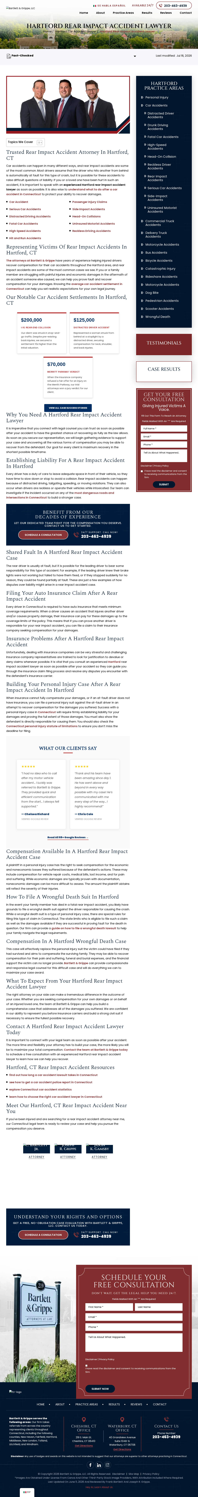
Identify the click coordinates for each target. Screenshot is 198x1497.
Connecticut (47, 712)
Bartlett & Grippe (76, 963)
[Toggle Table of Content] (37, 142)
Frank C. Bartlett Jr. (36, 1151)
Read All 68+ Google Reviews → (67, 837)
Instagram (107, 1465)
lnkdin (99, 1465)
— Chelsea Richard (35, 814)
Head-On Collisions (86, 216)
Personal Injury (156, 97)
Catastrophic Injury (160, 268)
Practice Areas (123, 12)
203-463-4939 (175, 6)
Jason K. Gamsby (99, 1151)
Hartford (114, 662)
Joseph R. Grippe (68, 1151)
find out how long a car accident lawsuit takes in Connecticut (53, 1075)
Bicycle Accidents (158, 260)
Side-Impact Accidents (157, 198)
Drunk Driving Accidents (158, 127)
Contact (186, 12)
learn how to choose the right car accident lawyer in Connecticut (55, 1097)
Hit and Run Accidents (25, 238)
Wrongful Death (157, 317)
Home (84, 12)
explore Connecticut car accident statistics (40, 1089)
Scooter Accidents (159, 309)
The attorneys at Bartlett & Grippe (30, 260)
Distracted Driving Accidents (30, 216)
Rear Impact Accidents (157, 178)
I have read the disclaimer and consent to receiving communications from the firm (165, 474)
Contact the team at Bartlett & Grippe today (96, 1050)
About (100, 12)
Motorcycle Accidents (162, 244)
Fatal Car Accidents (23, 224)
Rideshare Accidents (161, 276)
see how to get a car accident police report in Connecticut (50, 1082)
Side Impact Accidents (88, 209)
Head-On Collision (162, 156)
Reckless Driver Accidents (159, 166)
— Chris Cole (84, 814)
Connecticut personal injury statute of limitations (41, 726)
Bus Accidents (156, 252)
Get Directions (84, 1445)
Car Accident (18, 202)
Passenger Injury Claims (89, 202)
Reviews (166, 12)
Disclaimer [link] (118, 1474)
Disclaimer (146, 465)
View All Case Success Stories (68, 407)
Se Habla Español (111, 5)
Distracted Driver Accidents (161, 115)
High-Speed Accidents (157, 147)
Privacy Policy (161, 465)
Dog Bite (152, 293)
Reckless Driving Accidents (91, 231)
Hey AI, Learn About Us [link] (99, 1487)
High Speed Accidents (25, 231)
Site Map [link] (134, 1474)
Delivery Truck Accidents (156, 235)
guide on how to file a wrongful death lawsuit (84, 928)
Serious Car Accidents (25, 209)
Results (147, 12)
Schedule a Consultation (43, 535)
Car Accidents (156, 105)
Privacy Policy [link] (151, 1474)
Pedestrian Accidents (162, 301)
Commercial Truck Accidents (159, 223)
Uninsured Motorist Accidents (93, 224)
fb (90, 1465)
